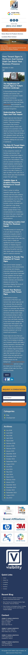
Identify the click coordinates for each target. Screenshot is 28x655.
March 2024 (9, 477)
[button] (14, 13)
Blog (7, 415)
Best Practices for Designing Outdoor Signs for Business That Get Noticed (14, 602)
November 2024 (11, 456)
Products (14, 34)
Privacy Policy (18, 653)
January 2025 (10, 451)
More (9, 37)
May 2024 (9, 472)
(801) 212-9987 (14, 26)
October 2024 (10, 459)
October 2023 (10, 490)
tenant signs (7, 104)
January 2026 (10, 446)
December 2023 (11, 485)
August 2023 (10, 495)
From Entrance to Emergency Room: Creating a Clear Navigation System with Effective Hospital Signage (14, 608)
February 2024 (10, 480)
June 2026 (9, 433)
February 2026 (10, 443)
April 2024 (9, 474)
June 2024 (9, 469)
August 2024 (10, 464)
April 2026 (9, 438)
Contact (13, 37)
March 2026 (9, 441)
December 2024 (11, 454)
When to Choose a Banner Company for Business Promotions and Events (13, 598)
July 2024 (9, 467)
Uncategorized (10, 418)
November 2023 (11, 487)
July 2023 (9, 498)
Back (7, 375)
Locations (5, 37)
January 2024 (10, 482)
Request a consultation (14, 30)
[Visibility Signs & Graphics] (14, 2)
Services (20, 34)
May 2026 (9, 435)
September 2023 (11, 492)
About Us (8, 34)
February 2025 (10, 448)
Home (3, 34)
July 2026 (9, 430)
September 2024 (11, 461)
